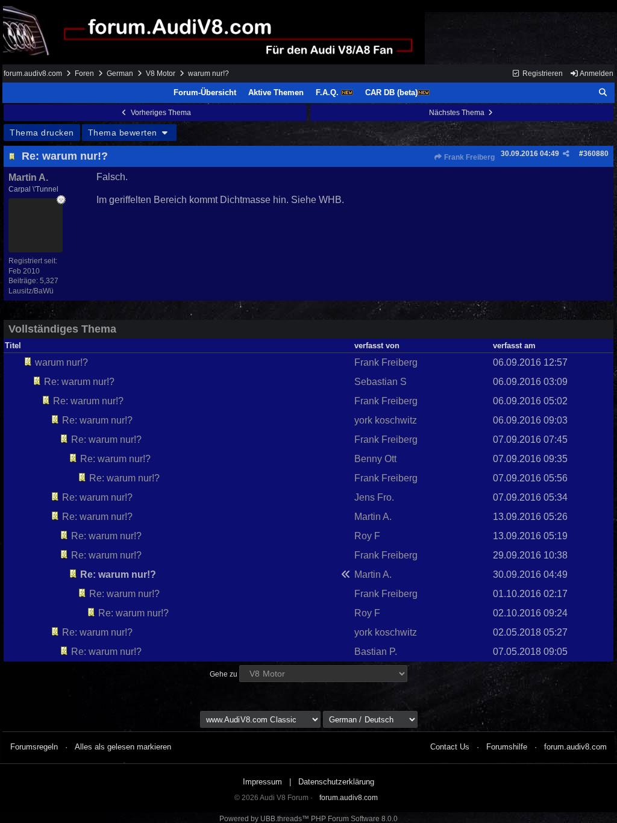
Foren (84, 73)
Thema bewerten (124, 132)
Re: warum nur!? (65, 156)
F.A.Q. (328, 92)
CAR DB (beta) (391, 92)
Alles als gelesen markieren (123, 746)
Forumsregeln (34, 746)
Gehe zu (223, 674)
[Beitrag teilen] (566, 153)
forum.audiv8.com (33, 73)
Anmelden (595, 73)
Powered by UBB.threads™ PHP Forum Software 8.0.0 (308, 819)
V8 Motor (160, 73)
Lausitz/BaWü (31, 291)
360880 (596, 153)
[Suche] (603, 93)
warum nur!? (61, 362)
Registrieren (542, 73)
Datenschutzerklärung (336, 781)
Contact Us (449, 746)
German (120, 73)
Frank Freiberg (468, 157)
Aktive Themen (276, 92)
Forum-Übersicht (205, 92)
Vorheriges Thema (160, 112)
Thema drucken (42, 132)
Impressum (262, 781)
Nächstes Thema (457, 112)
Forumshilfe (506, 746)
